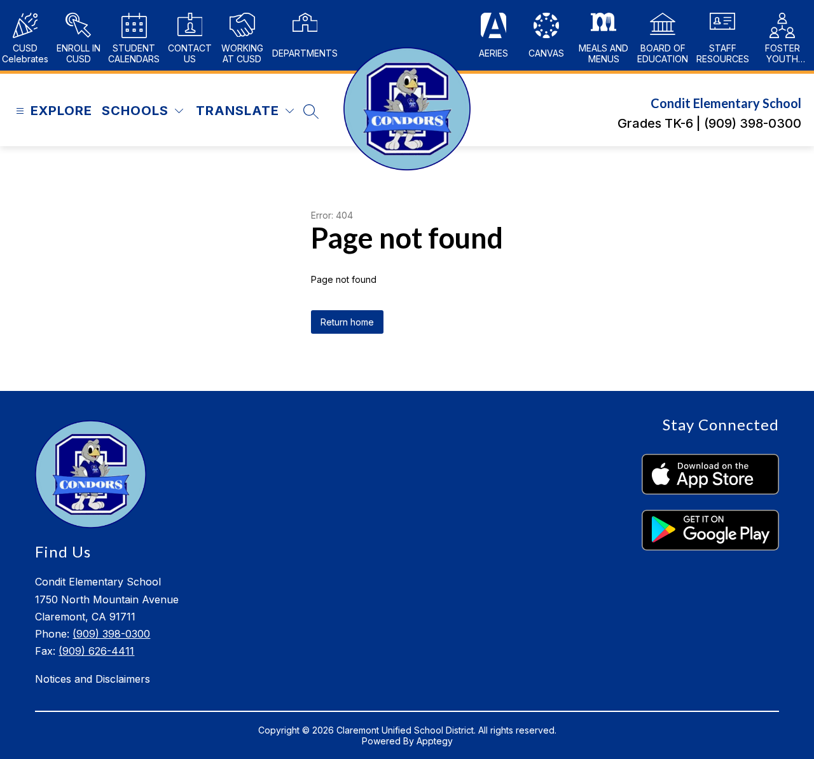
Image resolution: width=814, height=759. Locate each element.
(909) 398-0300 (111, 633)
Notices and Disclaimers (92, 679)
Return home (347, 322)
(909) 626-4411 (96, 651)
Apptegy (435, 740)
